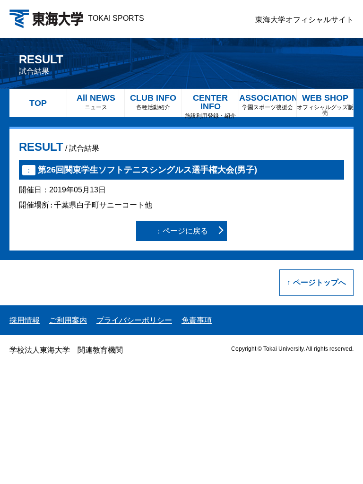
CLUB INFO (153, 102)
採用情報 (24, 320)
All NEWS (96, 102)
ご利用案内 (68, 320)
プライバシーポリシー (134, 320)
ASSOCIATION (267, 102)
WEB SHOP (325, 104)
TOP (38, 103)
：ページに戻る (181, 231)
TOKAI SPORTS (116, 18)
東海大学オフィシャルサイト (304, 20)
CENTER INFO (210, 105)
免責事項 (197, 320)
